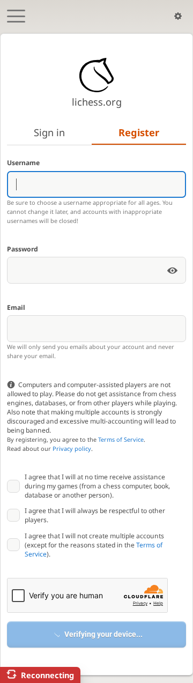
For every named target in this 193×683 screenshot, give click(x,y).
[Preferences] (178, 16)
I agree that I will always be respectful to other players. (95, 515)
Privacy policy (72, 448)
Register (138, 132)
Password (22, 249)
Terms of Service (121, 439)
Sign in (49, 132)
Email (16, 307)
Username (23, 162)
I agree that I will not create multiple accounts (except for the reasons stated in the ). (94, 545)
